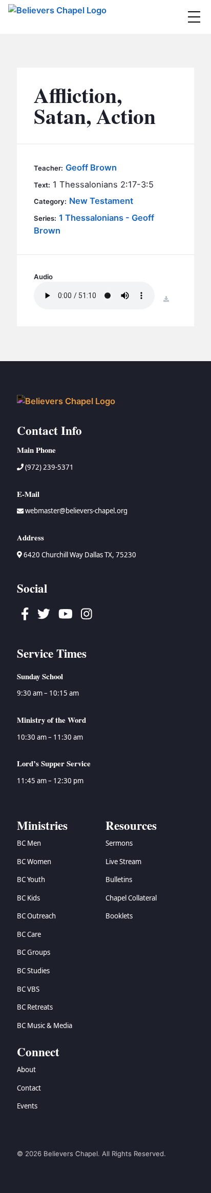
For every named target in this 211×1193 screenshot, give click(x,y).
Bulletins (119, 879)
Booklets (119, 915)
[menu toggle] (194, 16)
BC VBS (28, 989)
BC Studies (33, 970)
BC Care (29, 934)
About (26, 1069)
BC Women (34, 861)
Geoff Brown (91, 167)
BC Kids (28, 898)
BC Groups (33, 952)
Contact (29, 1088)
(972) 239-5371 (49, 467)
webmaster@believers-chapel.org (76, 510)
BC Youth (31, 879)
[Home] (59, 16)
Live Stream (123, 861)
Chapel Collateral (131, 898)
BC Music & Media (44, 1025)
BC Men (29, 843)
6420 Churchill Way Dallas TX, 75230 (79, 554)
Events (27, 1106)
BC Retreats (35, 1007)
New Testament (101, 201)
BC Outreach (36, 915)
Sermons (119, 843)
